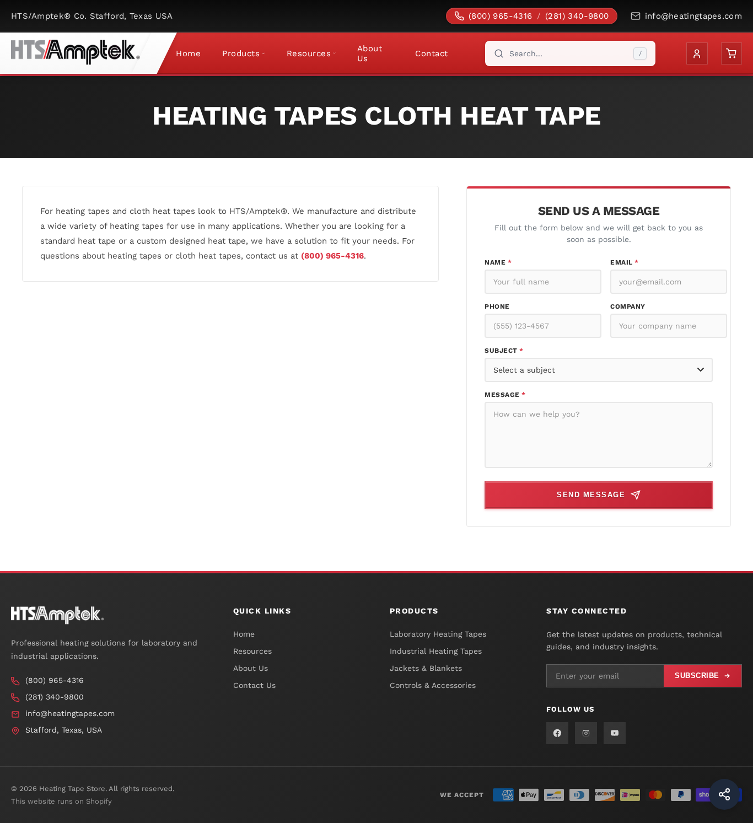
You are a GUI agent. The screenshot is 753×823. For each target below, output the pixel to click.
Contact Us (254, 685)
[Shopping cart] (731, 53)
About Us (370, 53)
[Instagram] (586, 733)
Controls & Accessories (433, 685)
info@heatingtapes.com (693, 16)
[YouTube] (615, 733)
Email (624, 262)
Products (241, 53)
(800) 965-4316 (501, 16)
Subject (504, 350)
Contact (431, 53)
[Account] (696, 53)
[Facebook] (557, 733)
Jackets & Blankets (426, 668)
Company (628, 306)
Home (188, 53)
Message (505, 395)
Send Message (591, 495)
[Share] (724, 794)
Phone (497, 306)
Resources (309, 53)
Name (498, 262)
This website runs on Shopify (61, 801)
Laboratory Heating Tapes (438, 634)
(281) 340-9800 (577, 16)
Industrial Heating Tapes (436, 651)
